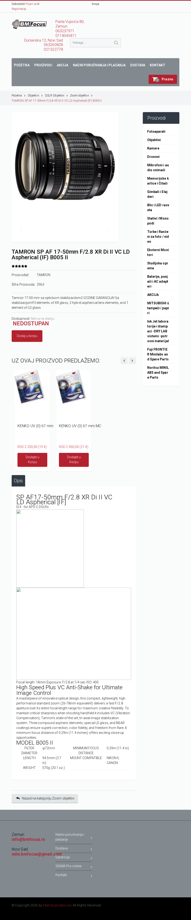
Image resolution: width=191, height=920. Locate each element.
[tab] (18, 481)
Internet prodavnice (57, 905)
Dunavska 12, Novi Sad (43, 40)
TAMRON (44, 275)
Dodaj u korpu (27, 336)
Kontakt (61, 875)
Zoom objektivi (79, 95)
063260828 (53, 45)
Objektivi (33, 95)
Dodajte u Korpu (32, 459)
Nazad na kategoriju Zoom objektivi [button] (48, 798)
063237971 (65, 31)
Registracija (19, 9)
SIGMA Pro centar (68, 866)
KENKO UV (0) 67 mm (35, 426)
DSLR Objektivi (54, 95)
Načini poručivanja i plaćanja (69, 837)
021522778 (53, 49)
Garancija (62, 857)
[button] (163, 79)
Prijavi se (31, 4)
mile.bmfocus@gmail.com (37, 854)
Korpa (95, 4)
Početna (17, 95)
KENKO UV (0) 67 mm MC (80, 426)
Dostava (61, 848)
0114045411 (66, 35)
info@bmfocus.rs (28, 839)
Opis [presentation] (18, 480)
